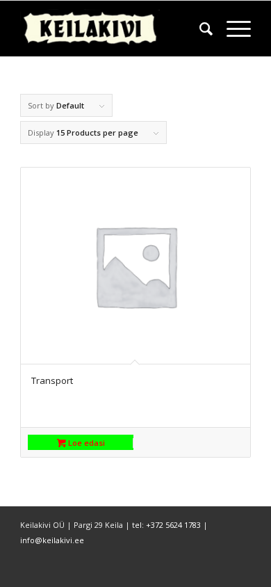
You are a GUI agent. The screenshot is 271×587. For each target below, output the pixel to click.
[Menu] (232, 28)
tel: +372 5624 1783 (166, 525)
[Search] (199, 28)
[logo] (112, 28)
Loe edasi (85, 442)
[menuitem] (199, 28)
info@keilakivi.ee (52, 540)
